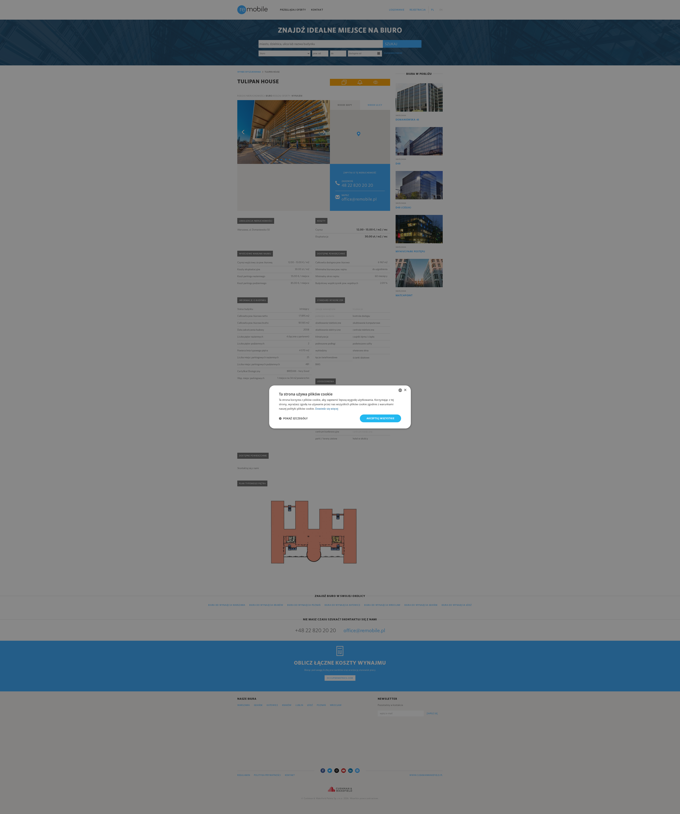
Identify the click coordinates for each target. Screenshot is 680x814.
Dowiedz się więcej (326, 408)
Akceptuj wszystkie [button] (380, 418)
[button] (293, 418)
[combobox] (400, 390)
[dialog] (340, 406)
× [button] (405, 390)
